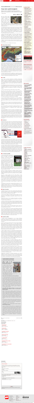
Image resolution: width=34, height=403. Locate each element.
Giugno (27, 160)
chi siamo (10, 400)
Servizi (9, 6)
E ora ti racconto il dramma (27, 130)
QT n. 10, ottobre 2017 (5, 326)
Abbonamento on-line (18, 400)
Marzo (27, 167)
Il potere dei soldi (26, 126)
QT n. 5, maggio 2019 (5, 342)
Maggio (27, 162)
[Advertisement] (11, 353)
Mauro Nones (4, 13)
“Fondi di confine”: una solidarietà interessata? (27, 125)
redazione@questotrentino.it (12, 399)
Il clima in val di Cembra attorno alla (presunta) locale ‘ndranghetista (28, 14)
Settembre (26, 156)
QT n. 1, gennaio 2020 (5, 345)
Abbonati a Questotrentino (28, 64)
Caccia (12, 320)
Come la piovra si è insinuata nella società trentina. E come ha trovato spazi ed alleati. (28, 25)
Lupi (14, 320)
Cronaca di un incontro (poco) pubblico (5, 318)
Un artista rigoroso (26, 127)
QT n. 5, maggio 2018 (5, 329)
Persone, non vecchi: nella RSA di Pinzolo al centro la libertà (27, 129)
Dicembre (25, 152)
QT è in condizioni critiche (27, 60)
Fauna (6, 320)
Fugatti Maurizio (9, 320)
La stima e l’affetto (26, 123)
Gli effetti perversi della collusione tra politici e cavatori (28, 49)
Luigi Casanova (4, 325)
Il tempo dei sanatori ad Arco (28, 132)
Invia (11, 386)
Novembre (26, 153)
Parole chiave (17, 397)
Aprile (27, 165)
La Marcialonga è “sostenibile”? (26, 122)
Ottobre (27, 155)
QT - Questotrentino (26, 124)
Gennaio (28, 150)
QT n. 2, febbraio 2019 (5, 332)
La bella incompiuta (26, 131)
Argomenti (17, 398)
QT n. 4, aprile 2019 (5, 6)
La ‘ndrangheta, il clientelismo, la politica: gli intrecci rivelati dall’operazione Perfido (28, 22)
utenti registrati (15, 365)
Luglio (27, 159)
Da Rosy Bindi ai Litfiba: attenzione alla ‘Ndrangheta (27, 52)
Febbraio (27, 149)
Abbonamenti (17, 399)
